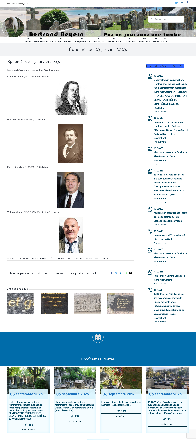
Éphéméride (45, 258)
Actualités (35, 258)
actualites (80, 258)
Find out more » (160, 111)
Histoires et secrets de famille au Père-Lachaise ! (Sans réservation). (170, 156)
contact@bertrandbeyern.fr (17, 4)
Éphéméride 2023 (58, 258)
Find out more (28, 429)
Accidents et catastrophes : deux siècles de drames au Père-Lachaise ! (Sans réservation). (170, 217)
